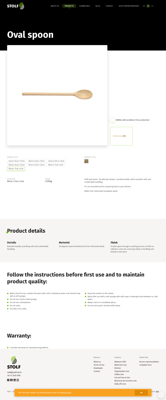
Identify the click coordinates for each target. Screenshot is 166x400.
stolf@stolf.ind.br (14, 372)
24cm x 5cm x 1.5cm (17, 161)
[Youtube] (18, 380)
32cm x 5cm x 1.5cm (56, 161)
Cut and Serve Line (122, 377)
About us (55, 6)
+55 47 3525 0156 (13, 375)
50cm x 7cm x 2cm (16, 169)
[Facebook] (11, 380)
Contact (109, 6)
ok (141, 393)
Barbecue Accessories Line (125, 381)
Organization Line (121, 371)
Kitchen (117, 368)
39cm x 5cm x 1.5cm (17, 165)
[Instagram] (8, 380)
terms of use (65, 393)
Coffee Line (119, 374)
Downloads (84, 6)
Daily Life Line (120, 384)
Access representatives (149, 362)
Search (157, 6)
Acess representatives (129, 6)
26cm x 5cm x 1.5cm (36, 161)
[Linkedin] (14, 380)
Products (69, 6)
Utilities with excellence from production (132, 120)
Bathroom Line (120, 365)
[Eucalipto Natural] (86, 161)
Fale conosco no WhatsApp (161, 395)
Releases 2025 (120, 362)
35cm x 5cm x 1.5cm (36, 165)
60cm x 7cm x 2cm (55, 165)
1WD (157, 392)
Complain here (145, 365)
